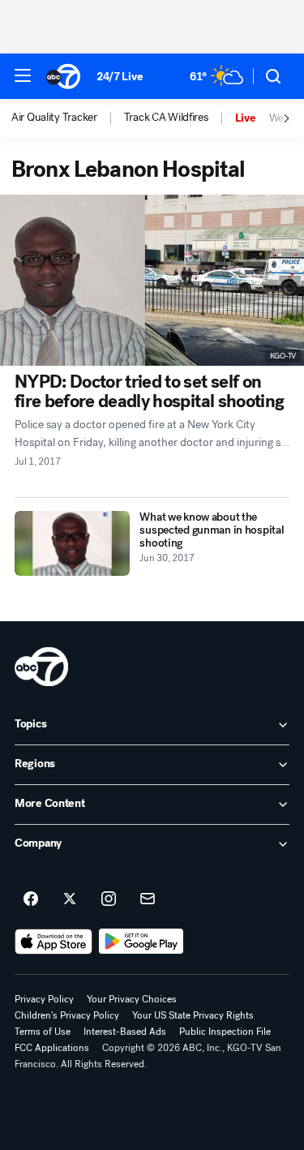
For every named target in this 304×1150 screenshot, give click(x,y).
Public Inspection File (225, 1031)
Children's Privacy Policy (67, 1015)
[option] (67, 118)
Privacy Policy (44, 999)
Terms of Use (43, 1031)
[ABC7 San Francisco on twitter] (70, 899)
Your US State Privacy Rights (193, 1015)
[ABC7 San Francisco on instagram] (108, 899)
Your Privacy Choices (132, 999)
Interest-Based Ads (124, 1031)
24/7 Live (119, 76)
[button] (23, 75)
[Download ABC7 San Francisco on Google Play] (141, 942)
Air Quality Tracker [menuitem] (54, 117)
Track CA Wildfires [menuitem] (166, 117)
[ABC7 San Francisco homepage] (63, 76)
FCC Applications (52, 1048)
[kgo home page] (41, 666)
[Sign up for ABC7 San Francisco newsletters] (147, 899)
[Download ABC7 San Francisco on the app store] (53, 942)
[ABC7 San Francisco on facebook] (31, 899)
